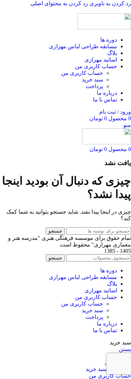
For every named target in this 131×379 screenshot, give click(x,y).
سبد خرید (92, 80)
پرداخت (94, 86)
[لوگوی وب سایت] (104, 27)
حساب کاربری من (82, 73)
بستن (125, 349)
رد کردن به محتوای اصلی (59, 3)
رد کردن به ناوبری (109, 3)
